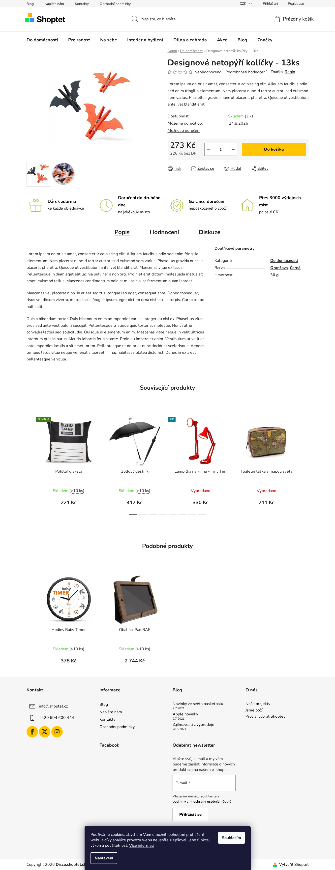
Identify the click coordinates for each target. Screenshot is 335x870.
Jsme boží (254, 710)
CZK (243, 3)
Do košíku (274, 149)
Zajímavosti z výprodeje (193, 725)
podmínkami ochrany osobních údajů (202, 801)
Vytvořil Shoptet (294, 864)
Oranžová (279, 268)
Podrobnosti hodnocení (246, 72)
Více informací (141, 845)
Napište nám (54, 3)
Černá (295, 268)
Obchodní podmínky (115, 3)
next (305, 464)
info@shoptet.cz (53, 706)
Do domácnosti (284, 260)
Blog (30, 3)
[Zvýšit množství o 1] (233, 149)
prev (30, 464)
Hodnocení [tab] (164, 232)
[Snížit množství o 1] (208, 149)
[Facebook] (32, 731)
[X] (44, 731)
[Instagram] (57, 731)
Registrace (296, 3)
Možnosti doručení (184, 130)
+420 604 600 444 (56, 717)
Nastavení (104, 858)
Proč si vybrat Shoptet (265, 716)
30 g (274, 275)
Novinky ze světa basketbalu (198, 704)
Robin (290, 72)
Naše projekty (257, 704)
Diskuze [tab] (209, 232)
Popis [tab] (122, 232)
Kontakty (82, 3)
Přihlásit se (190, 814)
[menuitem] (42, 39)
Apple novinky (185, 714)
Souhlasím (231, 838)
